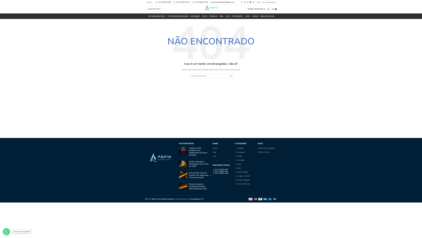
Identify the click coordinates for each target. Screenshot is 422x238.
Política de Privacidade (266, 148)
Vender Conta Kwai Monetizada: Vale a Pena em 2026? (198, 164)
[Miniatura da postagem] (183, 152)
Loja (214, 156)
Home (215, 148)
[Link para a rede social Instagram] (247, 2)
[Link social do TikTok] (253, 2)
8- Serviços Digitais (242, 180)
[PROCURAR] (230, 75)
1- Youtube (239, 148)
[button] (6, 231)
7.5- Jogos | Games (242, 176)
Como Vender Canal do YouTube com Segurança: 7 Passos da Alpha (199, 175)
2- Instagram (240, 152)
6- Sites (238, 168)
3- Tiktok (238, 156)
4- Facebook (239, 160)
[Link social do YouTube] (250, 2)
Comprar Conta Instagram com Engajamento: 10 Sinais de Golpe (198, 151)
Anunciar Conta (154, 9)
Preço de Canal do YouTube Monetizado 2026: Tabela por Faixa (198, 186)
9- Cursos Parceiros (242, 184)
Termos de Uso (264, 152)
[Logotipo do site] (211, 9)
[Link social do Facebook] (242, 2)
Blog (214, 152)
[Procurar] (268, 9)
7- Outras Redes (241, 172)
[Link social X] (244, 2)
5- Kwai (238, 164)
